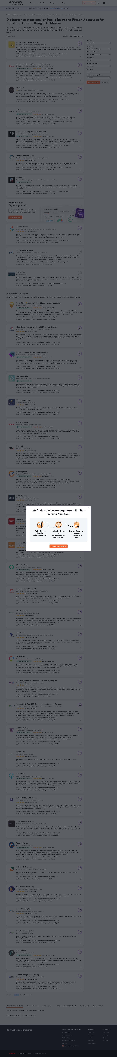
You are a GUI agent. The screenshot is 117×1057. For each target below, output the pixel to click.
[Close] (89, 508)
